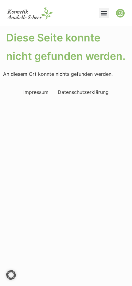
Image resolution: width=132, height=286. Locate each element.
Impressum (36, 92)
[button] (104, 13)
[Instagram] (120, 13)
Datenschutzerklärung (83, 92)
